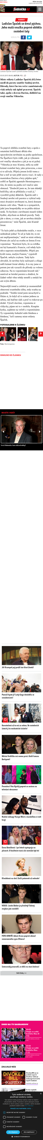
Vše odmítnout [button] (29, 1132)
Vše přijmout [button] (13, 1132)
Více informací (29, 1106)
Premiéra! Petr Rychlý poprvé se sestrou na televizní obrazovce (19, 788)
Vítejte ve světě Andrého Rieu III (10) (32, 1033)
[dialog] (21, 1116)
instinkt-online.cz (32, 1083)
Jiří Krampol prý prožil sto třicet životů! (18, 667)
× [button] (41, 1093)
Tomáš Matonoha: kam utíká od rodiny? (13, 445)
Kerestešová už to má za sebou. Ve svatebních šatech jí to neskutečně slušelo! (20, 727)
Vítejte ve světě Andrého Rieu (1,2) (32, 1049)
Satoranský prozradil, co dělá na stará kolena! (20, 967)
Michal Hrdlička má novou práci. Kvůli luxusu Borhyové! (20, 758)
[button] (21, 1109)
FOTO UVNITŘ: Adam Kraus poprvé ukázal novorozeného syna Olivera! (19, 937)
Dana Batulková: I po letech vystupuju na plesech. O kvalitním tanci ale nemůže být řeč (20, 849)
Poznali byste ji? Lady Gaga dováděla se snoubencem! (18, 696)
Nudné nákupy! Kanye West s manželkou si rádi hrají (21, 818)
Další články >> (21, 973)
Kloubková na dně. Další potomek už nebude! (21, 878)
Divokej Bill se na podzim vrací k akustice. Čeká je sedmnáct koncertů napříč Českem (33, 1077)
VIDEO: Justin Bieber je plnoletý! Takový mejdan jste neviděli (18, 907)
